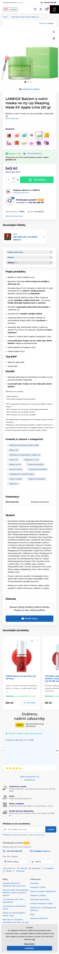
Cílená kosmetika (35, 464)
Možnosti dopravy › (35, 153)
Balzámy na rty (31, 460)
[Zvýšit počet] (13, 178)
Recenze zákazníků (39, 918)
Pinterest (20, 871)
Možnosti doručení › (21, 193)
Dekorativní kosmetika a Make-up (25, 17)
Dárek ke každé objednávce (20, 798)
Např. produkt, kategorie (20, 34)
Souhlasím (29, 948)
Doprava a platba (38, 895)
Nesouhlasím (29, 944)
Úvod (5, 17)
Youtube (23, 868)
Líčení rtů (13, 460)
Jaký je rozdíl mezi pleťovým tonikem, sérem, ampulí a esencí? (16, 892)
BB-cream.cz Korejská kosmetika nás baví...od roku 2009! (16, 922)
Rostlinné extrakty (37, 479)
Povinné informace (14, 216)
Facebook (36, 868)
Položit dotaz (31, 618)
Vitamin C (13, 484)
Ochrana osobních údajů (41, 903)
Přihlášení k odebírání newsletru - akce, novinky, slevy (23, 835)
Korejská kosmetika (38, 469)
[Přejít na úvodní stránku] (11, 9)
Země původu (15, 469)
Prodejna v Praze (37, 887)
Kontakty (34, 883)
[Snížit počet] (13, 181)
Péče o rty (13, 450)
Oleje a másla (15, 479)
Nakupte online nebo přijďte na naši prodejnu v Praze (31, 806)
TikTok (9, 871)
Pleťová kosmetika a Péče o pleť (23, 445)
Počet (9, 180)
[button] (35, 9)
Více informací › (12, 118)
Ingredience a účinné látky (21, 474)
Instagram (49, 868)
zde (33, 939)
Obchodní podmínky (39, 899)
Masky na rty (15, 464)
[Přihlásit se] (40, 9)
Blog (32, 914)
